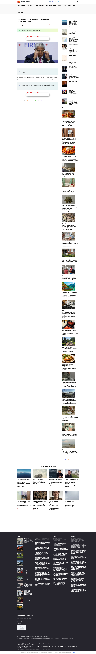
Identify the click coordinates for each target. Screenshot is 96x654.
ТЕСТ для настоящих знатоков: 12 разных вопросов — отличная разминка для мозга (60, 544)
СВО (47, 5)
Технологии (20, 12)
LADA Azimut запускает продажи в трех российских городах (28, 585)
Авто (74, 5)
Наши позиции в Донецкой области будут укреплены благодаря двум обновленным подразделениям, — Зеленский (54, 505)
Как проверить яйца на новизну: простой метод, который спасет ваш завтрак (70, 175)
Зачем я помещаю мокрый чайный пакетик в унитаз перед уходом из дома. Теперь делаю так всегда (69, 384)
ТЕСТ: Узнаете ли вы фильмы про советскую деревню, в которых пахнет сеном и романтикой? (60, 554)
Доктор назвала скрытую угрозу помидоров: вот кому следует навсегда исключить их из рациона (70, 332)
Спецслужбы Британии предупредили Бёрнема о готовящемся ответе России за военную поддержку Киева (73, 92)
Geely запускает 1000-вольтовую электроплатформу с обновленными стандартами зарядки (28, 571)
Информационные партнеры (23, 620)
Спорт (23, 9)
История (54, 9)
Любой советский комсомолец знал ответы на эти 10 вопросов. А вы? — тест (42, 584)
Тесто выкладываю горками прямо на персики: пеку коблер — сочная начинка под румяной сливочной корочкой (70, 158)
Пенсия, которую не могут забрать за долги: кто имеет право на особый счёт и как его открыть (69, 435)
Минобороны (52, 5)
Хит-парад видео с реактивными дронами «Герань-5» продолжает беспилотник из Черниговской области (71, 504)
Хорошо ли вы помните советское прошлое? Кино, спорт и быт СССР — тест (43, 543)
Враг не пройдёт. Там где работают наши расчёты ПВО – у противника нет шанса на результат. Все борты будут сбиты (73, 23)
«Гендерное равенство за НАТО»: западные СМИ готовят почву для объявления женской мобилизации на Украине (39, 505)
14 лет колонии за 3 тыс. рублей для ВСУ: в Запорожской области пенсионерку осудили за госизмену (24, 504)
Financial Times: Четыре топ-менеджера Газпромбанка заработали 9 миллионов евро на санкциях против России (73, 59)
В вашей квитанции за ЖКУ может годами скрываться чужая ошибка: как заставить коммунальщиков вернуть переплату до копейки (70, 141)
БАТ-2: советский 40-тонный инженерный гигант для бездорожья (28, 578)
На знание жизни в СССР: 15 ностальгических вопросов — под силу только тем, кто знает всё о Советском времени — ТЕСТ (60, 569)
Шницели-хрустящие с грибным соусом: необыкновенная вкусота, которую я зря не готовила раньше (69, 367)
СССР (65, 5)
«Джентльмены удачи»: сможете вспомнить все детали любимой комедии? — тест (42, 558)
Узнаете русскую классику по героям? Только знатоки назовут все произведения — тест (60, 583)
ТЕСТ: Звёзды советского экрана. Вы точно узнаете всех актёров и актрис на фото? (60, 574)
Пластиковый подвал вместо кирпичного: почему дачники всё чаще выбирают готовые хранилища (70, 418)
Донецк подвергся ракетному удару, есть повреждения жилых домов (73, 31)
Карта (36, 5)
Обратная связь (20, 614)
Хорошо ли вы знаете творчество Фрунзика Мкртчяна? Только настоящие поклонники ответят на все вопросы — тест (42, 574)
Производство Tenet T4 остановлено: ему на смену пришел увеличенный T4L (28, 599)
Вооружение (37, 9)
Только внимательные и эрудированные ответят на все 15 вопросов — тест (60, 539)
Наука (19, 9)
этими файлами (69, 652)
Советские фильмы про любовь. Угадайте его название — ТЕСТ (60, 579)
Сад (58, 9)
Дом (62, 9)
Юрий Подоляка (22, 5)
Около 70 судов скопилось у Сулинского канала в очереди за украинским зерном (73, 39)
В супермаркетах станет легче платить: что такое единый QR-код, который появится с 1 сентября (69, 277)
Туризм (19, 623)
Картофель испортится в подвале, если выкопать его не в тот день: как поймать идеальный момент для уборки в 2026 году (69, 226)
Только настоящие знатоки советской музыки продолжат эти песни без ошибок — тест (42, 563)
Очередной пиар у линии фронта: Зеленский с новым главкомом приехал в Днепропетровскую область (73, 101)
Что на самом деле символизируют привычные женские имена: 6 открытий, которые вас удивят (69, 349)
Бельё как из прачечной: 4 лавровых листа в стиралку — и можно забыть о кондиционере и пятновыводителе (70, 208)
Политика (41, 5)
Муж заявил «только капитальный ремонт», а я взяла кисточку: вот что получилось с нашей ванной (69, 190)
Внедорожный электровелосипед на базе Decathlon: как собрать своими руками (28, 540)
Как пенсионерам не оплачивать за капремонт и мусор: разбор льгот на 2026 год (69, 261)
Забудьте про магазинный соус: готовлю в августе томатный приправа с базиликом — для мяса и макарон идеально (69, 122)
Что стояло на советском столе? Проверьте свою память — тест (42, 539)
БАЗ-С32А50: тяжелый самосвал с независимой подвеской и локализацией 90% (28, 563)
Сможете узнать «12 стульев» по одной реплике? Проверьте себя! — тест (42, 548)
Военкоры (29, 5)
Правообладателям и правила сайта (25, 615)
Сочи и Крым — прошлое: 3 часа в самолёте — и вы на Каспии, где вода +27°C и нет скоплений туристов (70, 451)
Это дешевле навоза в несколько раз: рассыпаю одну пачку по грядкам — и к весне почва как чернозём (69, 401)
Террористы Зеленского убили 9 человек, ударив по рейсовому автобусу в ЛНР (74, 76)
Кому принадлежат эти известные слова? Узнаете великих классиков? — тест (60, 549)
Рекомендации (20, 617)
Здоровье (47, 9)
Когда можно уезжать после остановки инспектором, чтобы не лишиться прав (28, 592)
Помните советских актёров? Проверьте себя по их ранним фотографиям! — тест (41, 553)
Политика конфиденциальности (24, 618)
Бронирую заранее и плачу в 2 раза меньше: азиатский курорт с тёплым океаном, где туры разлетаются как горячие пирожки (70, 295)
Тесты (69, 5)
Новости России (20, 621)
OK (74, 652)
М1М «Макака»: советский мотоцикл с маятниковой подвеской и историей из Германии (28, 555)
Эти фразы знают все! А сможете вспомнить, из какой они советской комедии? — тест (42, 579)
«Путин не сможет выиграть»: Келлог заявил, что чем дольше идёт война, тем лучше (73, 84)
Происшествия (68, 9)
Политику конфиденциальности (37, 639)
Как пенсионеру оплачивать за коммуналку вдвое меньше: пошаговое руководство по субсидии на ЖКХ (70, 244)
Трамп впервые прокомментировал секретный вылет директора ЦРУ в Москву (73, 69)
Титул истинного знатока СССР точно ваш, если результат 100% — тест (42, 568)
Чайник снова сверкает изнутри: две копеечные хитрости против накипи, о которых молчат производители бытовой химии (69, 314)
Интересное (29, 9)
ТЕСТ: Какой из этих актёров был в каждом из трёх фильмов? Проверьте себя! (60, 563)
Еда (43, 9)
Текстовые (59, 5)
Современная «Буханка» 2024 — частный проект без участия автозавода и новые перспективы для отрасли (28, 608)
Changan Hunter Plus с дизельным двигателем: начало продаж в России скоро (28, 547)
